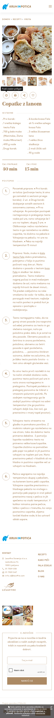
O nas (41, 577)
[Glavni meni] (50, 6)
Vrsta (27, 19)
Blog (41, 571)
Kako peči (43, 560)
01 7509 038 (11, 569)
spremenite (40, 713)
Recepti (17, 19)
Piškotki (22, 703)
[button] (6, 95)
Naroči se (27, 681)
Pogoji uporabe (9, 703)
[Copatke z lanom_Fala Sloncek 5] (27, 50)
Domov (6, 19)
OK (51, 709)
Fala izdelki (45, 566)
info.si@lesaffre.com (15, 576)
